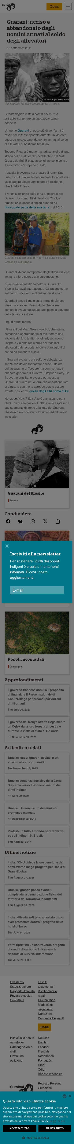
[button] (37, 1138)
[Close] (7, 546)
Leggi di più (57, 1121)
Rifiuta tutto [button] (55, 1128)
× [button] (69, 1096)
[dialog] (37, 1117)
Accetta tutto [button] (19, 1128)
